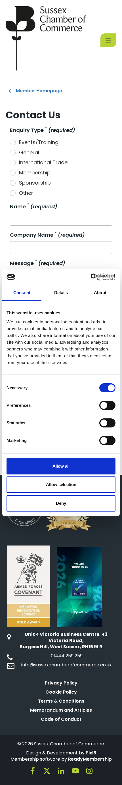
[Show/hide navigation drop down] (108, 40)
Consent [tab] (21, 292)
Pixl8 (91, 753)
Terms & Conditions (61, 701)
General (29, 152)
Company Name (47, 234)
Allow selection (61, 484)
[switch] (107, 405)
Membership (35, 172)
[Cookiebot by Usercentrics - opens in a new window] (90, 277)
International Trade (43, 162)
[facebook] (32, 771)
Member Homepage (39, 90)
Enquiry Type (42, 130)
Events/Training (38, 142)
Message (37, 263)
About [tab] (100, 292)
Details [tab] (61, 292)
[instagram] (89, 771)
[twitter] (46, 771)
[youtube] (75, 771)
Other (26, 192)
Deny (61, 503)
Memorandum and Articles (61, 710)
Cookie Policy (61, 692)
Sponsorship (35, 182)
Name (33, 206)
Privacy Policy (61, 683)
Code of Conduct (61, 719)
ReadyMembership (90, 759)
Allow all (61, 466)
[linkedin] (61, 771)
